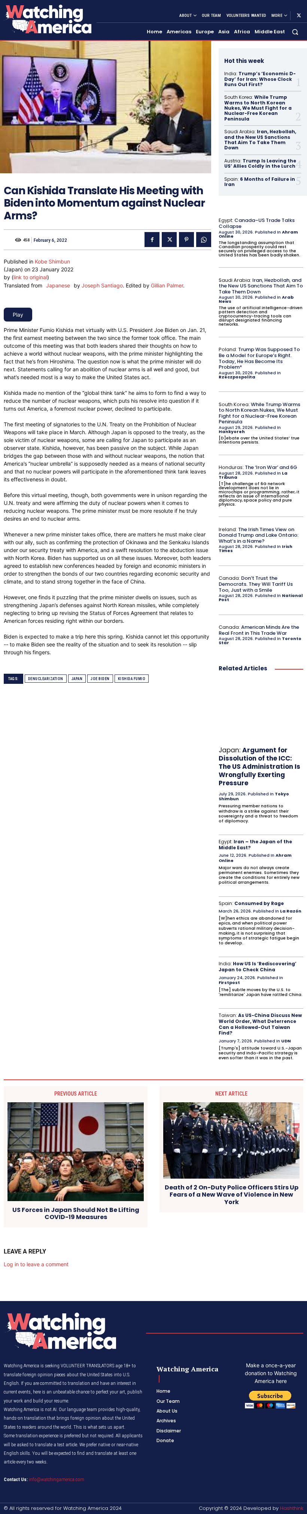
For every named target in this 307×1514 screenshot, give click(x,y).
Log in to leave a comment (36, 1264)
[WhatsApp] (203, 239)
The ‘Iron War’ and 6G (271, 467)
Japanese (58, 285)
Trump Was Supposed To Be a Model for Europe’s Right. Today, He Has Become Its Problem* (259, 358)
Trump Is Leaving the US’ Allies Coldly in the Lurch (260, 163)
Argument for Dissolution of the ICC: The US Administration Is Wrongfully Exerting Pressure (259, 767)
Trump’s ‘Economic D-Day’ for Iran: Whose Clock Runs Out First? (260, 79)
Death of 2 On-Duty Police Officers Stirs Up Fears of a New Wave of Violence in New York (231, 1195)
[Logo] (47, 19)
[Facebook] (152, 239)
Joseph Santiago (102, 285)
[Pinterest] (186, 239)
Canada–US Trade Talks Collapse (257, 223)
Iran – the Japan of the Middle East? (255, 844)
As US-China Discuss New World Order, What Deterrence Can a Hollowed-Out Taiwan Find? (260, 1024)
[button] (295, 32)
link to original (30, 277)
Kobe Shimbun (52, 261)
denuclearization (45, 679)
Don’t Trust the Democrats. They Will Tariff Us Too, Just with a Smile (256, 584)
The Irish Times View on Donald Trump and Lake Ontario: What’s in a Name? (258, 535)
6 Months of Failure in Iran (259, 182)
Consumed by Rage (259, 903)
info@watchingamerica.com (56, 1479)
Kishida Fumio (132, 679)
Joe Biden (100, 679)
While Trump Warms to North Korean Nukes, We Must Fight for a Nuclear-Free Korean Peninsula (258, 108)
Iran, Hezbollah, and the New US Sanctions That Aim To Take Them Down (260, 139)
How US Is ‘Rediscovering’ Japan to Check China (258, 966)
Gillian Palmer (167, 285)
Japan (77, 679)
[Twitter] (298, 15)
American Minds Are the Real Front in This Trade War (259, 630)
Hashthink (291, 1508)
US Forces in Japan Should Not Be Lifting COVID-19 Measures (75, 1213)
